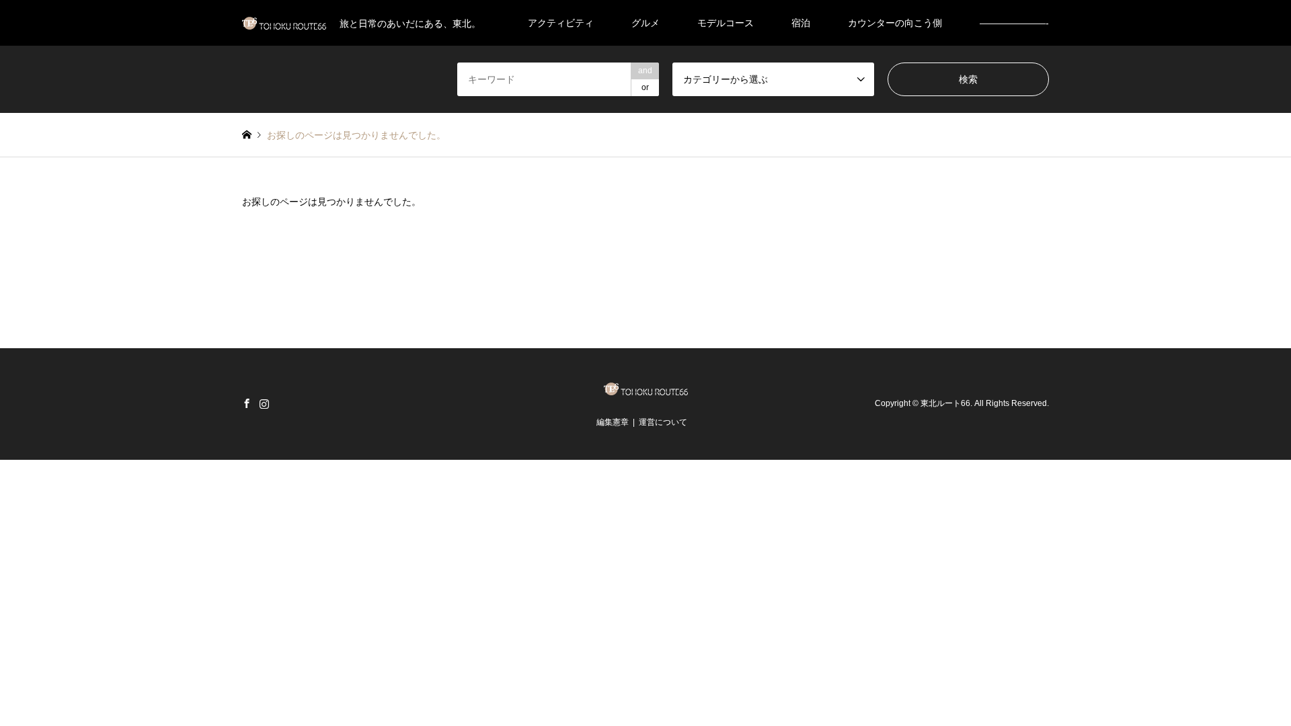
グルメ (645, 22)
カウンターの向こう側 (895, 22)
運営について (663, 422)
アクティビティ (561, 22)
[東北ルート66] (646, 391)
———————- (1014, 22)
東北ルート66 (945, 403)
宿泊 (800, 22)
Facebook (246, 403)
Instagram (264, 403)
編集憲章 (612, 422)
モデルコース (725, 22)
